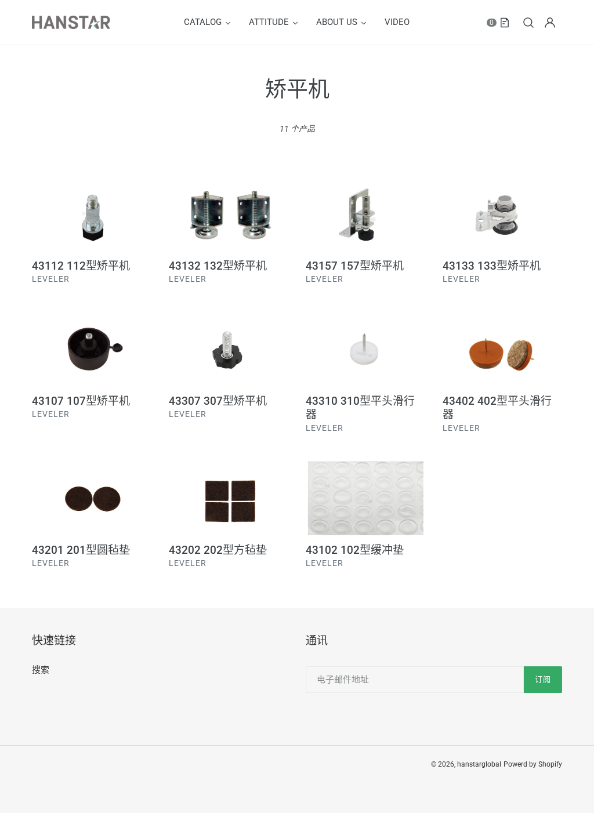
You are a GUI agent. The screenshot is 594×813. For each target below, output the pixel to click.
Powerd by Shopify (533, 764)
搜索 (40, 670)
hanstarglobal (479, 764)
